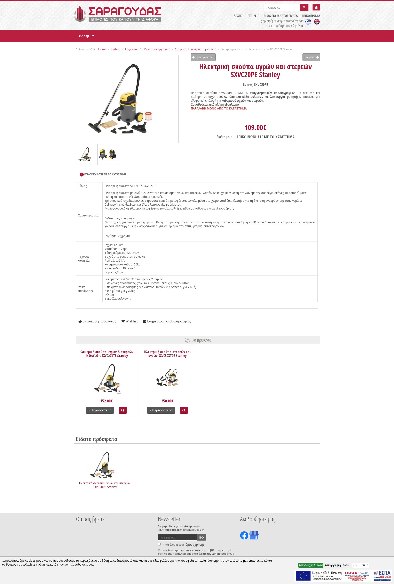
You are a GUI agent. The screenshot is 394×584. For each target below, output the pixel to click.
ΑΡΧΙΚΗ (238, 15)
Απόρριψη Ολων (337, 565)
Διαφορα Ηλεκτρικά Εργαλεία (195, 49)
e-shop (86, 37)
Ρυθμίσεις (360, 565)
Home (102, 49)
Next (313, 507)
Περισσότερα (101, 410)
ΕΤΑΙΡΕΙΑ (253, 15)
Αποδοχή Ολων (311, 565)
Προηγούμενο (204, 57)
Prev (78, 507)
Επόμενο (310, 57)
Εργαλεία (131, 49)
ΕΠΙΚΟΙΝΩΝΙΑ (311, 15)
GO (201, 537)
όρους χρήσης (195, 544)
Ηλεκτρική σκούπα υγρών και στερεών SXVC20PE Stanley (105, 485)
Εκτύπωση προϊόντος (99, 321)
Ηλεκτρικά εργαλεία (156, 49)
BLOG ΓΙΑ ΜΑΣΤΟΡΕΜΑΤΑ (280, 15)
